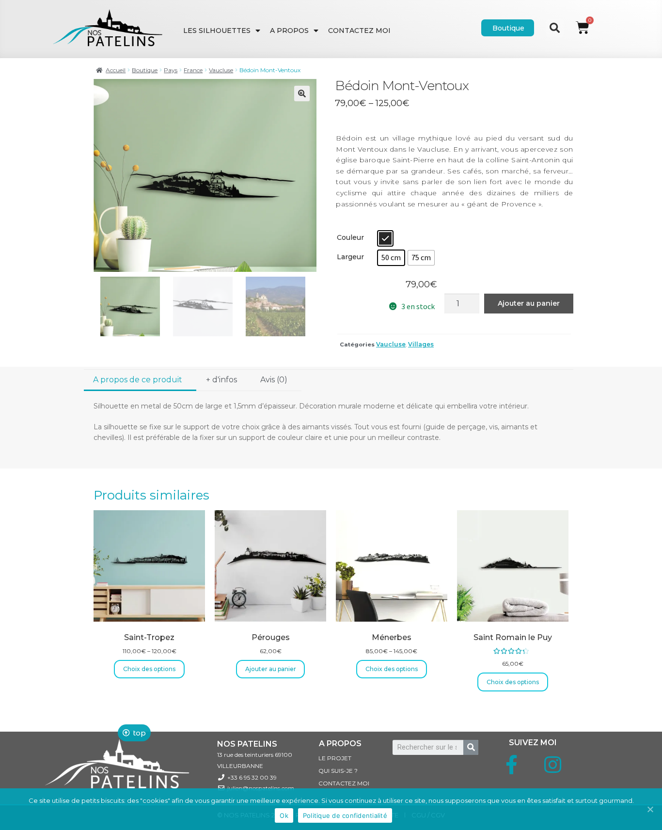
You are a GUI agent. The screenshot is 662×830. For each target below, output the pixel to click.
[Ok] (650, 809)
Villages (421, 344)
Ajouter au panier (529, 303)
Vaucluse (221, 70)
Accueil (116, 70)
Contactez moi (359, 30)
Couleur (350, 237)
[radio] (385, 238)
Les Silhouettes (217, 30)
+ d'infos (221, 379)
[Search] (470, 747)
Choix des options (149, 669)
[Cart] (582, 17)
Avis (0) (273, 379)
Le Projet (334, 758)
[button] (507, 27)
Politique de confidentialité (345, 815)
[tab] (140, 381)
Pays (170, 70)
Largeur (350, 256)
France (193, 70)
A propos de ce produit (137, 379)
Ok (284, 815)
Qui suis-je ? (338, 770)
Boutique (145, 70)
